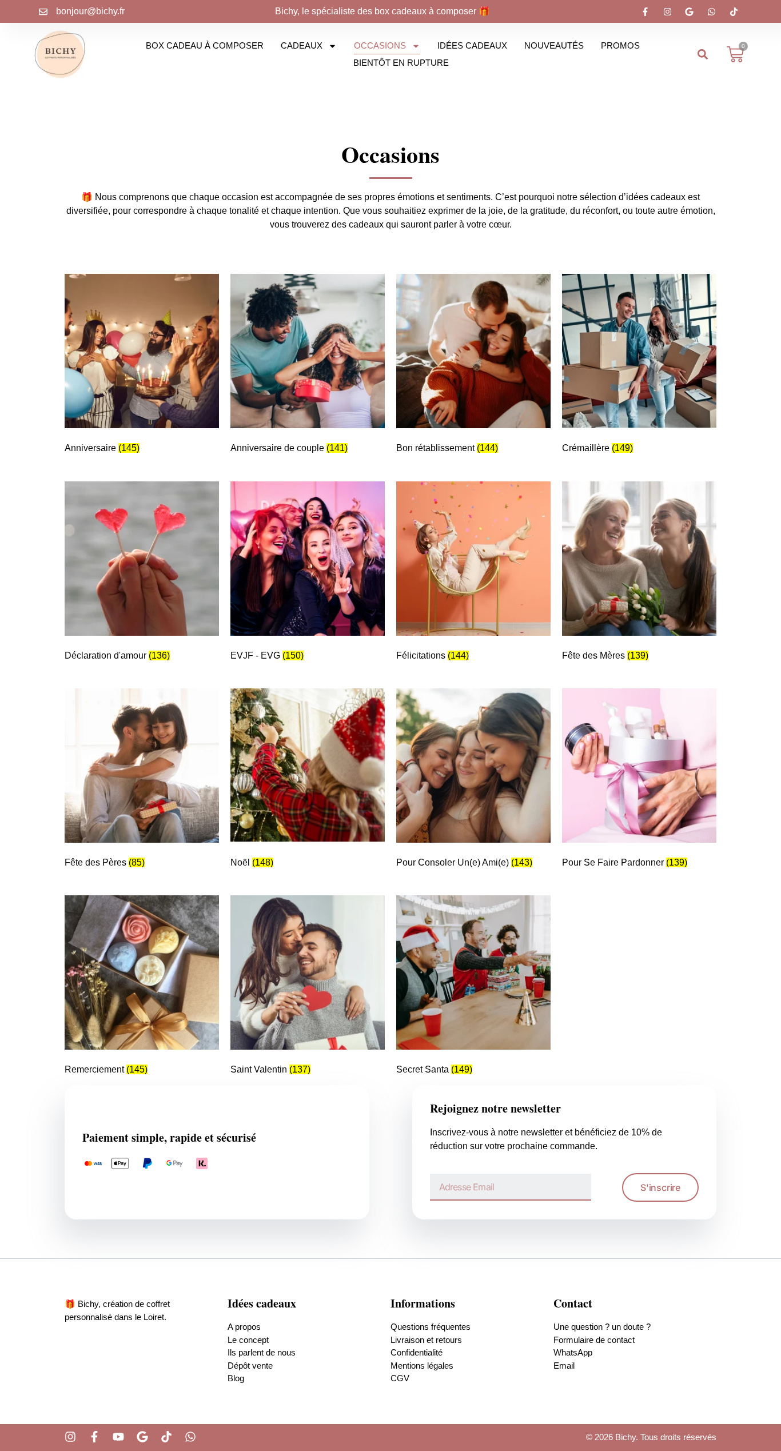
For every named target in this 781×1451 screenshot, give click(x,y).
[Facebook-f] (94, 1436)
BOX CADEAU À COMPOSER (205, 45)
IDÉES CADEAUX (472, 45)
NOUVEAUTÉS (554, 45)
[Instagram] (70, 1436)
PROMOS (620, 45)
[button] (703, 54)
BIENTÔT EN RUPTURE (401, 62)
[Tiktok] (166, 1436)
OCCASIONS (380, 45)
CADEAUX (301, 45)
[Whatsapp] (190, 1436)
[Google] (142, 1436)
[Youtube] (118, 1436)
